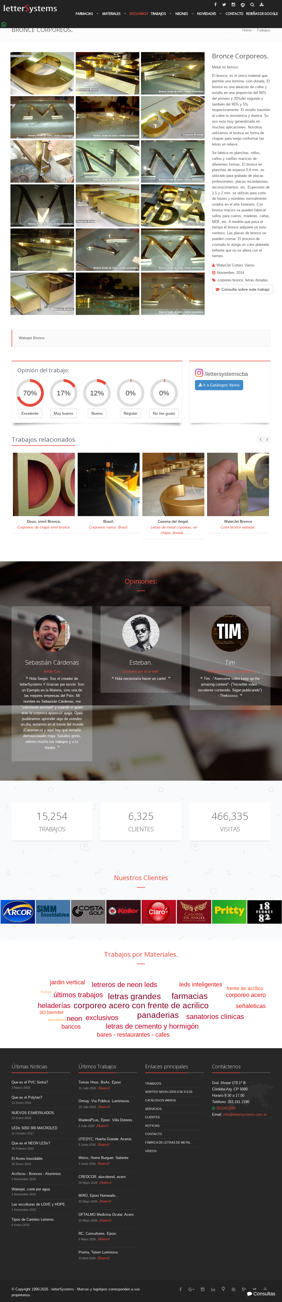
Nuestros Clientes (141, 877)
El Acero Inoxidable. (28, 1159)
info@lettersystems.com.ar (245, 1114)
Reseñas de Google (262, 13)
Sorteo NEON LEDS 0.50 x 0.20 (168, 1091)
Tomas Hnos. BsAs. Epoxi (99, 1082)
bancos (71, 1026)
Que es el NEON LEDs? (31, 1143)
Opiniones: (141, 581)
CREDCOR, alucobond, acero (102, 1177)
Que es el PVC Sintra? (30, 1082)
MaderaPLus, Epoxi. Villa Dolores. (105, 1120)
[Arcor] (18, 912)
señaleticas (251, 1005)
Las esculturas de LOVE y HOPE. (39, 1204)
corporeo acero (246, 994)
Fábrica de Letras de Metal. (168, 1142)
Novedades (206, 13)
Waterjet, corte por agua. (31, 1189)
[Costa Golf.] (88, 912)
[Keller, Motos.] (123, 912)
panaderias (158, 1015)
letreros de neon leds (124, 984)
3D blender (51, 1012)
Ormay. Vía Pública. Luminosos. (104, 1101)
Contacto (234, 13)
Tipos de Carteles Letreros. (33, 1219)
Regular (130, 413)
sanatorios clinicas (215, 1016)
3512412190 (225, 1108)
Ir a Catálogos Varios (221, 385)
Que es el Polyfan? (27, 1097)
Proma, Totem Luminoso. (98, 1252)
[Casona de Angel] (194, 912)
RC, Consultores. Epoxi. (97, 1233)
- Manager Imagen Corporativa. (230, 671)
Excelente (30, 413)
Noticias (152, 1125)
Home (247, 30)
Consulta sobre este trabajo (245, 289)
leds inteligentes (200, 984)
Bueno (97, 413)
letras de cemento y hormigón (152, 1026)
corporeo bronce (230, 280)
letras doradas (256, 280)
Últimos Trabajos (97, 1066)
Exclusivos (139, 13)
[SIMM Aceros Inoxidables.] (53, 912)
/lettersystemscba (226, 374)
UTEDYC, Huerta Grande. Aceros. (105, 1139)
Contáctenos (226, 1066)
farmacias (190, 996)
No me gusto (164, 413)
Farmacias (84, 13)
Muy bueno (63, 413)
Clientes (141, 829)
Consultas (263, 1293)
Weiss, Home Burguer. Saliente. (103, 1158)
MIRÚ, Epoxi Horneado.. (97, 1195)
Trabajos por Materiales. (141, 954)
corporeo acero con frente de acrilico (141, 1005)
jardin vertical (67, 982)
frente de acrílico (245, 988)
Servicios (153, 1108)
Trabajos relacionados (43, 439)
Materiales (111, 13)
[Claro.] (159, 912)
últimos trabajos (78, 995)
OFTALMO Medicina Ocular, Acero (106, 1214)
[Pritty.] (229, 912)
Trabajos (158, 13)
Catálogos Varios (160, 1100)
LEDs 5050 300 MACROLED (34, 1128)
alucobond (57, 1019)
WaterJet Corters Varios (235, 265)
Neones (181, 13)
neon (74, 1018)
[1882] (264, 912)
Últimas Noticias (29, 1066)
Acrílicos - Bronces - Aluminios (36, 1174)
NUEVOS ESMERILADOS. (33, 1113)
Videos (150, 1151)
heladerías (54, 1005)
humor (46, 992)
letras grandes (134, 996)
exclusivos (102, 1017)
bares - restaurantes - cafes (133, 1034)
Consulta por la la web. (141, 671)
